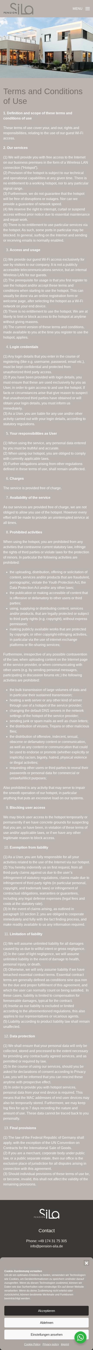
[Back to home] (18, 8)
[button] (86, 1263)
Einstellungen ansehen (47, 1334)
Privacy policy (51, 1344)
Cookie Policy (32, 1344)
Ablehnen (46, 1322)
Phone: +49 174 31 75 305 (46, 1241)
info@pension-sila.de (46, 1246)
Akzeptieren (46, 1311)
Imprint (65, 1344)
